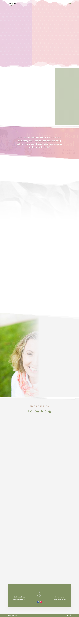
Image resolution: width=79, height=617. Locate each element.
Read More (17, 294)
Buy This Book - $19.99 (49, 49)
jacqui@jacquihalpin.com (19, 599)
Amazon (65, 293)
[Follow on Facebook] (38, 602)
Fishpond (62, 294)
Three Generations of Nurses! (19, 512)
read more (11, 468)
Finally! (12, 563)
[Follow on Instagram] (41, 602)
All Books (39, 303)
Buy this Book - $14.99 (15, 240)
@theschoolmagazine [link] (60, 379)
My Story (12, 111)
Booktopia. (66, 294)
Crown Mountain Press (64, 291)
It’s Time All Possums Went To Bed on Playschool (26, 462)
